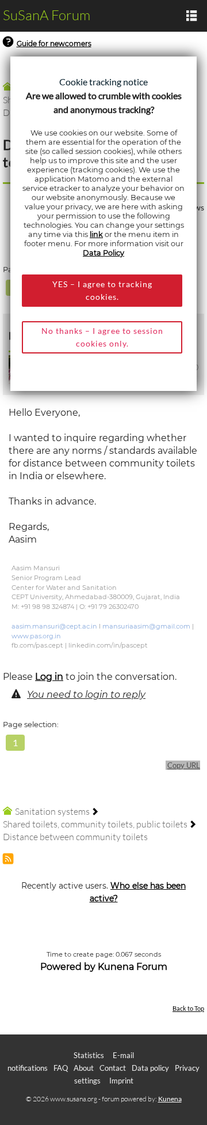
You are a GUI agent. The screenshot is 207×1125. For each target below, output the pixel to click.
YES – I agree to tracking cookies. (102, 290)
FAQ (60, 1068)
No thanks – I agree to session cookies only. (102, 337)
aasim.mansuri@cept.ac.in (54, 626)
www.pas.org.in (36, 636)
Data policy (150, 1068)
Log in (49, 676)
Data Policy (103, 253)
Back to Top (188, 1008)
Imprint (121, 1080)
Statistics (89, 1055)
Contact (112, 1068)
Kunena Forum (132, 966)
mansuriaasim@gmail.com (146, 626)
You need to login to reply (86, 694)
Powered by (67, 966)
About (84, 1068)
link (96, 234)
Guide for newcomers (54, 43)
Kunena (170, 1099)
